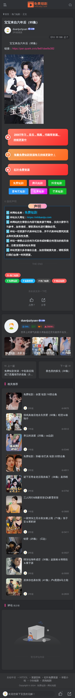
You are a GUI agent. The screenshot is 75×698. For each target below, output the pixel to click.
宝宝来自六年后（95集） (21, 22)
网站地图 (52, 685)
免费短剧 (41, 685)
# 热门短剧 (44, 280)
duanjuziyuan (20, 29)
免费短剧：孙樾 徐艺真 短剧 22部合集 (44, 456)
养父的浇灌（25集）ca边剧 (38, 435)
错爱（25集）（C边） (36, 538)
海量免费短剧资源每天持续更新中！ (35, 155)
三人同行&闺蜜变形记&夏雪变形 (41, 497)
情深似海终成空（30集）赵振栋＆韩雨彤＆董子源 (46, 561)
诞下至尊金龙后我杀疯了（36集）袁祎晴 (46, 476)
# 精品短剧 (59, 280)
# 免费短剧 (12, 280)
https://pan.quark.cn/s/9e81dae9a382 (33, 48)
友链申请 (11, 677)
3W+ (27, 326)
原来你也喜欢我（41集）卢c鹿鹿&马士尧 (46, 580)
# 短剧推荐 (28, 280)
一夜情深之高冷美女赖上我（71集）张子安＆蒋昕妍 (46, 519)
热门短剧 (16, 13)
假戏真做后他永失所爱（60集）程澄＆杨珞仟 (46, 416)
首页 (6, 13)
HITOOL (24, 677)
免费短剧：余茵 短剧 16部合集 (40, 394)
